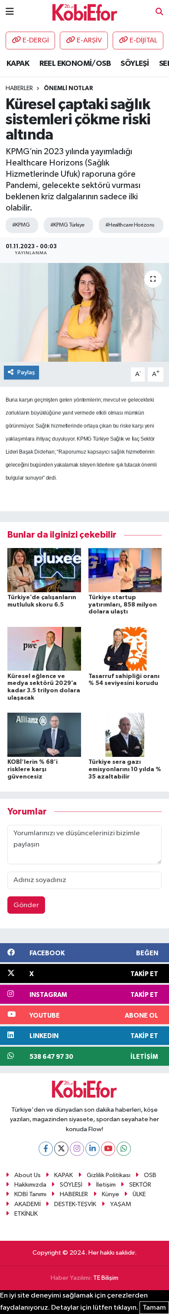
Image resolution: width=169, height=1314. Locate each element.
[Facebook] (46, 1149)
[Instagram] (77, 1149)
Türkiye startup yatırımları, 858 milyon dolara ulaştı (122, 604)
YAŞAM (120, 1204)
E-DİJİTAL (143, 40)
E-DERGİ (36, 40)
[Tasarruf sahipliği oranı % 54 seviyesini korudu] (125, 648)
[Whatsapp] (124, 1149)
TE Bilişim (105, 1278)
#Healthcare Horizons (130, 225)
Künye (110, 1194)
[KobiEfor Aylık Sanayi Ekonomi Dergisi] (84, 12)
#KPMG (20, 225)
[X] (61, 1149)
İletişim (106, 1184)
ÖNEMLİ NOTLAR (68, 88)
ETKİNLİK (26, 1213)
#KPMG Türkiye (67, 225)
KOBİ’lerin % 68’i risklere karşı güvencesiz (32, 769)
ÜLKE (139, 1194)
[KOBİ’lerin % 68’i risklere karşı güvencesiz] (44, 734)
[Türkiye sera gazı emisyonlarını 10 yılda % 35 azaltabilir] (125, 734)
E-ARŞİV (89, 40)
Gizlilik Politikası (108, 1175)
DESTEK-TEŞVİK (75, 1204)
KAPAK (17, 64)
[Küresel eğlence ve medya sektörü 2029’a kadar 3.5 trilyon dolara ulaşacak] (44, 648)
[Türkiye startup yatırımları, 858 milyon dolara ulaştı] (125, 570)
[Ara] (159, 12)
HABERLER (74, 1194)
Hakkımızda (30, 1184)
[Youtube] (108, 1149)
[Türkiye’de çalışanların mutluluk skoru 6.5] (44, 570)
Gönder (26, 905)
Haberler (19, 88)
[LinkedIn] (92, 1149)
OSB (150, 1175)
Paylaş (26, 372)
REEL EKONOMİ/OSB (74, 64)
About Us (27, 1175)
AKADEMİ (27, 1204)
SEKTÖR (140, 1184)
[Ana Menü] (10, 12)
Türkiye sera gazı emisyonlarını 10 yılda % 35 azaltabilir (124, 769)
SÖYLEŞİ (134, 64)
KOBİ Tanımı (30, 1194)
